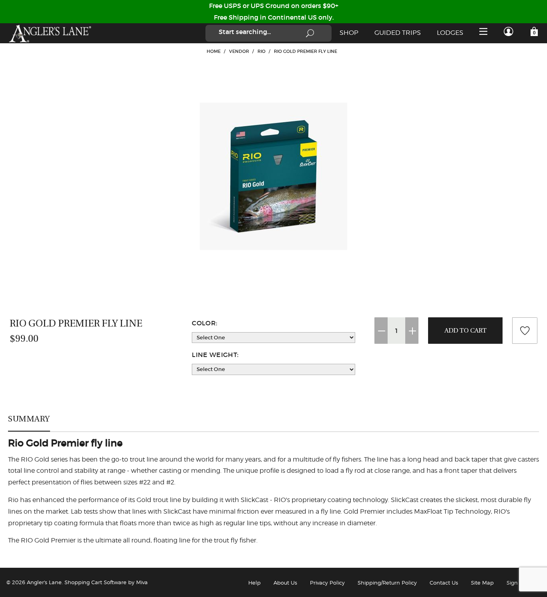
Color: (204, 323)
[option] (273, 176)
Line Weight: (215, 355)
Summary (29, 419)
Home (214, 51)
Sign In (516, 582)
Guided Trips (397, 32)
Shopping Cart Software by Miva (106, 582)
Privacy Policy (327, 582)
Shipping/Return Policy (387, 582)
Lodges (450, 32)
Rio (261, 51)
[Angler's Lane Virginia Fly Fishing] (49, 33)
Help (254, 582)
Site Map (482, 582)
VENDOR (239, 51)
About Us (285, 582)
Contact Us (444, 582)
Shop (349, 32)
